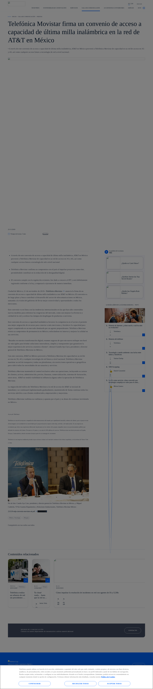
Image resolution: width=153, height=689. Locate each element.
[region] (76, 677)
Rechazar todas (80, 684)
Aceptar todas (114, 684)
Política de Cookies (108, 677)
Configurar (35, 684)
